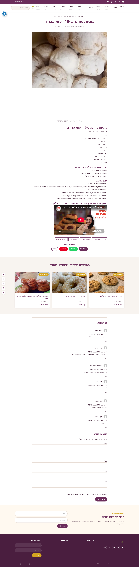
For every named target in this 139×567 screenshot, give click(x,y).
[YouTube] (3, 283)
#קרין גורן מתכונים (61, 239)
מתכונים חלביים (98, 7)
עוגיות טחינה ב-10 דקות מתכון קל (96, 176)
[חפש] (13, 8)
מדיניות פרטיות (25, 564)
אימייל (105, 471)
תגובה (105, 443)
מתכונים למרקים (37, 7)
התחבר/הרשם (18, 2)
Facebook (83, 249)
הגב (106, 341)
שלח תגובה (101, 499)
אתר (106, 481)
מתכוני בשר (122, 7)
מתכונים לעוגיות (78, 7)
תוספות (115, 8)
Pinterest (63, 249)
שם (105, 461)
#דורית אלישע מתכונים (100, 239)
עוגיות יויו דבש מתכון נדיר (75, 296)
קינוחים (91, 8)
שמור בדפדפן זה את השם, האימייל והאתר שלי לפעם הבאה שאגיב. (86, 494)
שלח (63, 526)
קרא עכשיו (119, 305)
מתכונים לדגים (70, 7)
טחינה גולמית (99, 156)
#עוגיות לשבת (73, 239)
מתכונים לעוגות (106, 7)
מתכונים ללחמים (62, 7)
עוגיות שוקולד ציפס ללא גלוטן (111, 296)
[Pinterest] (3, 288)
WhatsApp (73, 249)
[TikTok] (3, 293)
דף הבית (83, 17)
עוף (85, 8)
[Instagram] (3, 279)
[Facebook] (3, 274)
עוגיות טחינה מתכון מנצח (99, 170)
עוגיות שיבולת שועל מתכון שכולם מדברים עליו (32, 297)
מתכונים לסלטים (46, 7)
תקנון (31, 564)
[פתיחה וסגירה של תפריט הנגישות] (4, 13)
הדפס (54, 249)
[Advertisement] (69, 105)
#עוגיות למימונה (85, 239)
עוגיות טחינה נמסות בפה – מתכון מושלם (94, 173)
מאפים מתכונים (54, 7)
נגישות (18, 564)
